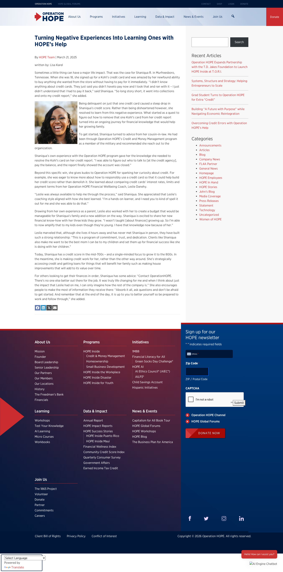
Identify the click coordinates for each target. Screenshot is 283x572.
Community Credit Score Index (104, 452)
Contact (206, 4)
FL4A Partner (208, 164)
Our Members (44, 378)
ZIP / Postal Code (197, 379)
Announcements (210, 145)
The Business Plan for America (152, 442)
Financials (41, 400)
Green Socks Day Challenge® (154, 361)
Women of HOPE (210, 219)
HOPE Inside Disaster (97, 377)
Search (232, 17)
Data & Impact (164, 16)
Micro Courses (44, 436)
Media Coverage (210, 196)
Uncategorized (209, 215)
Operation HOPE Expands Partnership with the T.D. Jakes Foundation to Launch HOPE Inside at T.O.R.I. (220, 66)
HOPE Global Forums (69, 4)
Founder (40, 357)
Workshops (42, 420)
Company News (209, 159)
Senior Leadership (47, 367)
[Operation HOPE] (49, 16)
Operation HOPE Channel (208, 415)
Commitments (44, 510)
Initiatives (118, 16)
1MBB (135, 351)
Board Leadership (46, 362)
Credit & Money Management (105, 356)
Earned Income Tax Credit (100, 468)
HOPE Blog (139, 436)
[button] (263, 563)
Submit (239, 403)
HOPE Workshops (144, 431)
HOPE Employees (210, 178)
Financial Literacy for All (148, 357)
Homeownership (97, 361)
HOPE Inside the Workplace (101, 372)
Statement (206, 205)
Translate (17, 567)
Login (231, 4)
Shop (219, 4)
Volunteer (41, 494)
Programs (96, 16)
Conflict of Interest (104, 536)
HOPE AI (138, 367)
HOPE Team (47, 57)
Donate (244, 4)
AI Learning (42, 431)
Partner (40, 505)
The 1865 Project (46, 489)
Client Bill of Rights (48, 536)
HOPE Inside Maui (98, 441)
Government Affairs (96, 463)
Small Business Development (105, 367)
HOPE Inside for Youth (98, 383)
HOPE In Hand (208, 182)
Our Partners (43, 373)
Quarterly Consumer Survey (102, 457)
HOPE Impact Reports (97, 426)
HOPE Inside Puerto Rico (102, 436)
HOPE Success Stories (98, 431)
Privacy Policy (76, 536)
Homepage (206, 173)
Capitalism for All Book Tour (151, 420)
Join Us (217, 16)
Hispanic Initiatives (145, 387)
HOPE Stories (208, 187)
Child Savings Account (147, 382)
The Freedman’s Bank (49, 394)
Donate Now (209, 433)
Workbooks (42, 442)
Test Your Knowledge (49, 426)
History (39, 389)
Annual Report (93, 420)
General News (208, 168)
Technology (207, 210)
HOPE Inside (91, 351)
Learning (140, 16)
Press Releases (209, 201)
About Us (74, 16)
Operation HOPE (43, 4)
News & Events (193, 16)
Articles (204, 150)
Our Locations (44, 384)
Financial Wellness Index (99, 446)
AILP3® (139, 377)
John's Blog (207, 191)
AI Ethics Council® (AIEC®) (152, 371)
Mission (40, 351)
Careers (40, 516)
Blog (202, 154)
